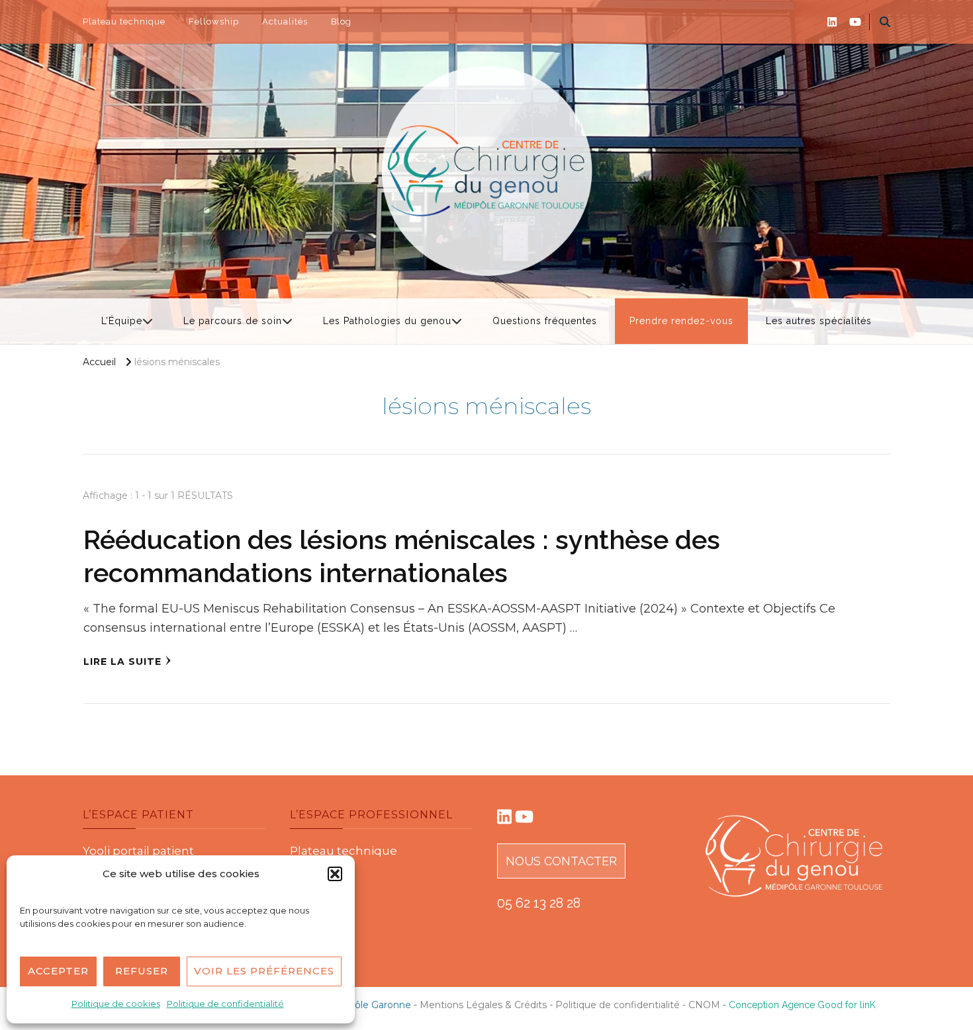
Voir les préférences (264, 971)
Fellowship (214, 21)
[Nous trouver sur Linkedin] (504, 819)
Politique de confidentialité (225, 1003)
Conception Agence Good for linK (802, 1005)
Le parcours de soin (232, 321)
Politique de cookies (115, 1003)
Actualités (285, 21)
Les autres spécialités (819, 321)
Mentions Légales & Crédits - (487, 1005)
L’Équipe (121, 321)
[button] (335, 873)
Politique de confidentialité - (621, 1005)
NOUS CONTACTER (561, 861)
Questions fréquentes (544, 321)
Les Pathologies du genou (387, 321)
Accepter (58, 971)
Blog (341, 21)
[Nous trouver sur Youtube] (524, 819)
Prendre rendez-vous (681, 321)
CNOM (705, 1005)
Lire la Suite (122, 661)
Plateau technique (124, 21)
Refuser (141, 971)
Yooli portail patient (138, 850)
